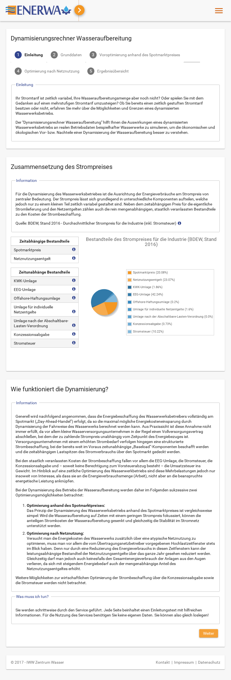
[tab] (29, 55)
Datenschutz (209, 662)
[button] (208, 633)
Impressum (184, 662)
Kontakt (163, 662)
